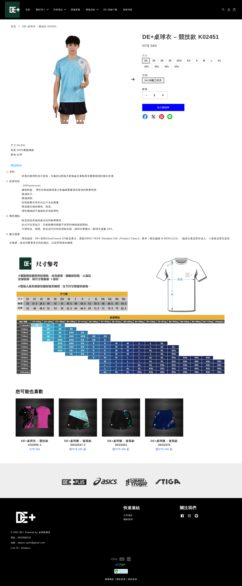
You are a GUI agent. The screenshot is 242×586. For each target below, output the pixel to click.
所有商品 (58, 9)
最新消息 (127, 9)
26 (153, 60)
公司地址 (128, 515)
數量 (145, 89)
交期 (145, 75)
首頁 (28, 9)
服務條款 (109, 579)
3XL (156, 66)
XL (219, 60)
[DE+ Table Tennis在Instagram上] (189, 517)
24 (145, 60)
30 (170, 60)
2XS (179, 60)
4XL (166, 66)
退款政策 (132, 579)
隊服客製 (75, 9)
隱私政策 (121, 579)
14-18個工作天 (153, 80)
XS (188, 60)
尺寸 (145, 55)
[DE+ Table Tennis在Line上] (196, 517)
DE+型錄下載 (110, 9)
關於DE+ (40, 9)
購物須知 (90, 9)
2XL (146, 66)
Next (133, 79)
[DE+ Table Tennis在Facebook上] (182, 517)
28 (162, 60)
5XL (177, 66)
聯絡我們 (128, 519)
